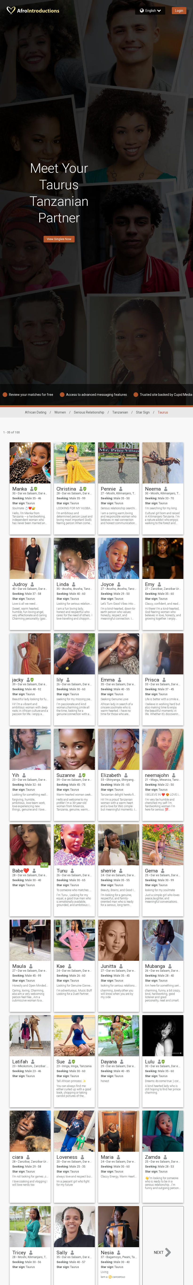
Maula (19, 966)
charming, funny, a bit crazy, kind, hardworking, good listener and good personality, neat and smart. (162, 995)
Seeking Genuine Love (114, 699)
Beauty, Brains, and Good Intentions (119, 890)
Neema (153, 489)
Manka (19, 489)
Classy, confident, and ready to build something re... (163, 603)
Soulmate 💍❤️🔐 (23, 508)
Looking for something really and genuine (30, 794)
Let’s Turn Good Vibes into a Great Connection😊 (119, 603)
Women (60, 412)
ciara (17, 1157)
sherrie (108, 871)
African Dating (35, 412)
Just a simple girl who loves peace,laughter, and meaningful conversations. (162, 898)
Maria (107, 1157)
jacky (17, 680)
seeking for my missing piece (74, 699)
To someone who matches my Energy (74, 890)
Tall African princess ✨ (71, 1081)
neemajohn (157, 775)
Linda (62, 584)
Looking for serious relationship (74, 603)
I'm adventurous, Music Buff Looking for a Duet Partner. (74, 992)
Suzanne (65, 775)
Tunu (61, 871)
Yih (15, 775)
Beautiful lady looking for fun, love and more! (30, 699)
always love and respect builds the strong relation (74, 1176)
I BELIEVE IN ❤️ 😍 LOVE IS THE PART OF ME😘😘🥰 (163, 794)
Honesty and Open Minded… (30, 985)
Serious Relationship (89, 412)
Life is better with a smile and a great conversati (163, 699)
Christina (66, 489)
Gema (151, 871)
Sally (61, 1252)
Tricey (19, 1252)
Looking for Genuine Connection (74, 985)
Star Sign (143, 412)
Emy (149, 584)
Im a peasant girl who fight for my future (72, 1183)
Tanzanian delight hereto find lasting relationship (119, 794)
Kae (60, 966)
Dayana (109, 1062)
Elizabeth (111, 775)
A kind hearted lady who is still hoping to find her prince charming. (163, 1089)
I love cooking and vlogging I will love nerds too (29, 1183)
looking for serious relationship (119, 985)
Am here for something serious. (163, 985)
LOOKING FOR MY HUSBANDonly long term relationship (74, 508)
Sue (60, 1062)
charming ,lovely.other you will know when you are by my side (117, 994)
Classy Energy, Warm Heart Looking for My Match (119, 1176)
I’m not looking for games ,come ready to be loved (30, 1176)
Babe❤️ (20, 871)
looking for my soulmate (160, 890)
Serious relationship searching (119, 508)
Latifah (20, 1062)
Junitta (108, 966)
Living (104, 1272)
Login (179, 11)
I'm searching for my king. (161, 508)
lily (59, 680)
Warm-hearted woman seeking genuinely (74, 794)
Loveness (66, 1157)
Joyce (107, 584)
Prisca (152, 680)
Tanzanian (120, 412)
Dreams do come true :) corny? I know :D (163, 1081)
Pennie (108, 489)
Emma (108, 680)
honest (105, 1081)
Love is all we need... (24, 603)
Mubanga (155, 966)
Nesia (107, 1252)
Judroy (19, 584)
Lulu (149, 1062)
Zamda (152, 1157)
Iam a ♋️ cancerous (113, 1277)
